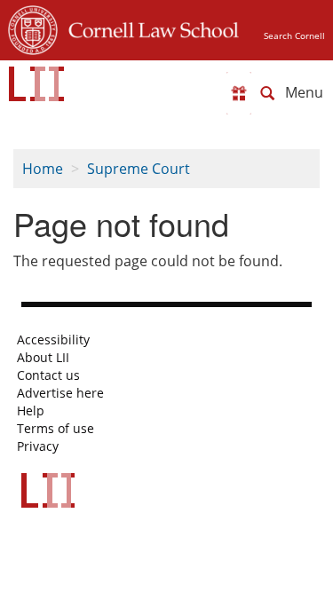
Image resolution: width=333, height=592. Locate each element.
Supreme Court (138, 168)
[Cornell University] (33, 27)
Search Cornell (294, 35)
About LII (43, 358)
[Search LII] (267, 93)
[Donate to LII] (238, 93)
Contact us (48, 375)
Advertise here (60, 393)
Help (30, 411)
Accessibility (53, 340)
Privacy (38, 446)
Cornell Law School (148, 27)
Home (42, 168)
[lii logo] (36, 84)
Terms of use (55, 429)
